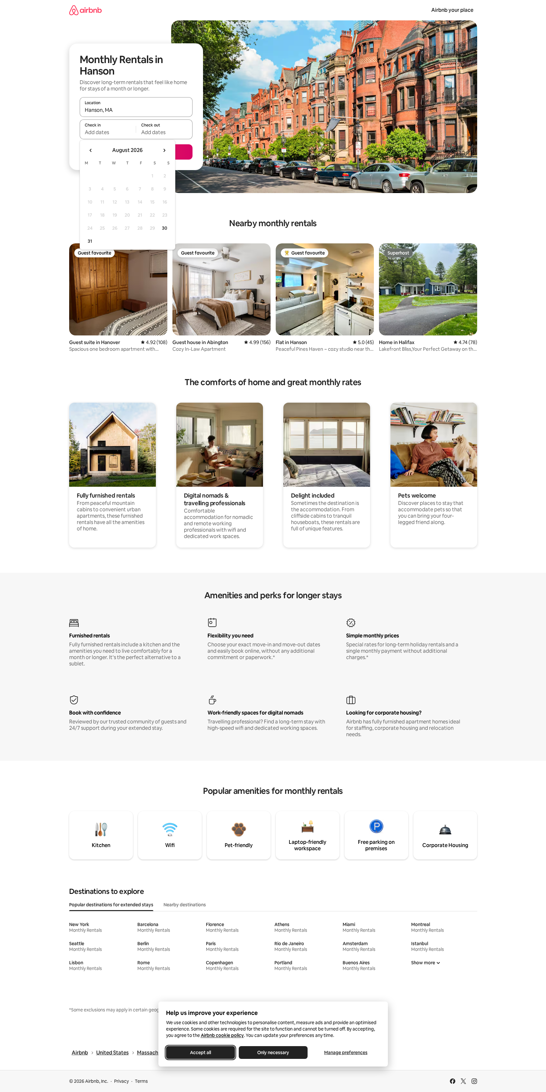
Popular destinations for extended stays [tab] (111, 905)
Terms (141, 1081)
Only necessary (273, 1052)
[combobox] (136, 110)
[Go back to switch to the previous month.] (91, 150)
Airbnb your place (452, 10)
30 (164, 228)
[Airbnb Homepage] (85, 10)
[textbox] (108, 132)
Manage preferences (346, 1052)
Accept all (200, 1052)
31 (90, 241)
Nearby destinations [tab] (185, 905)
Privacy (121, 1081)
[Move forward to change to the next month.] (164, 150)
